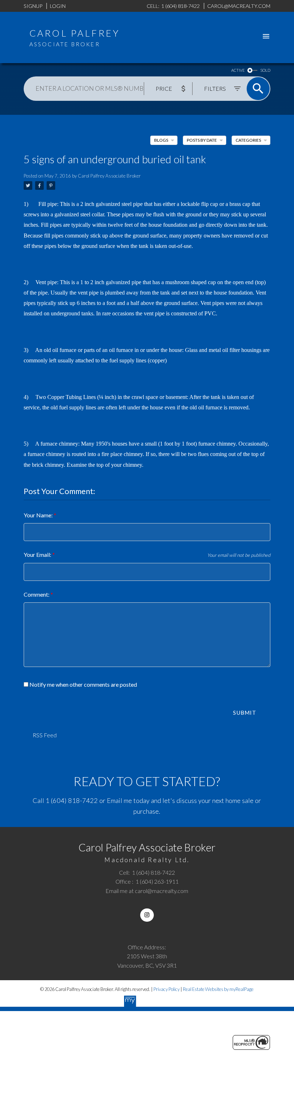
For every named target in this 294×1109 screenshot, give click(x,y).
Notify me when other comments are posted (82, 684)
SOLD (265, 70)
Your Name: (39, 515)
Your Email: (38, 554)
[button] (146, 915)
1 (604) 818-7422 (72, 800)
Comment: (37, 594)
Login (58, 6)
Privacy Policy (166, 989)
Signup (33, 6)
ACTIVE (238, 70)
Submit (244, 712)
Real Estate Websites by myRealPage (218, 989)
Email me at (146, 890)
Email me (119, 800)
